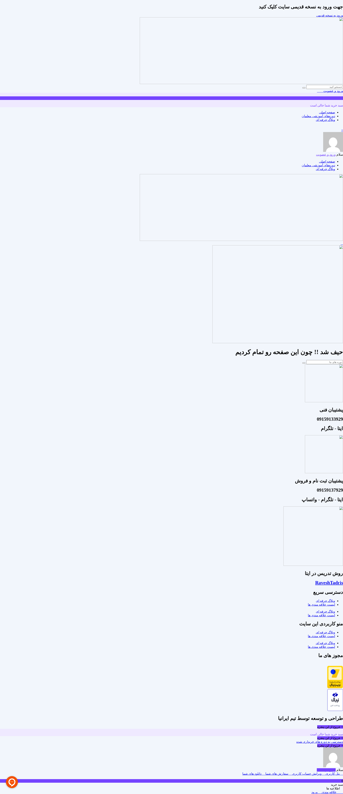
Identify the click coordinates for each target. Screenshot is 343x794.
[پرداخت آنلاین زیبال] (335, 710)
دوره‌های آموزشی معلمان (318, 116)
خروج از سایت (326, 770)
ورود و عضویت (333, 91)
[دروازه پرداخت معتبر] (335, 687)
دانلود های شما (252, 773)
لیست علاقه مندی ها (321, 604)
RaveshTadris (329, 582)
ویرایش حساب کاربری (306, 773)
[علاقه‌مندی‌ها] (321, 91)
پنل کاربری (333, 773)
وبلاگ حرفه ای (325, 120)
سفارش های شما (277, 773)
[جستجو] (303, 87)
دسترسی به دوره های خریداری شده (319, 741)
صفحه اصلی (327, 112)
